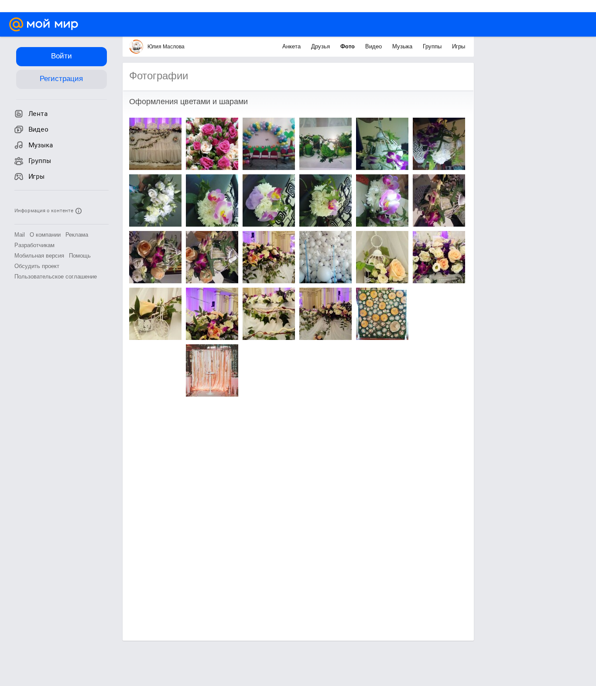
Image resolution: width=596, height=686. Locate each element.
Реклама (76, 234)
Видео (374, 46)
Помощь (80, 255)
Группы (433, 46)
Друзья (321, 46)
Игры (458, 46)
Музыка (403, 46)
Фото (348, 46)
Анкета (292, 46)
